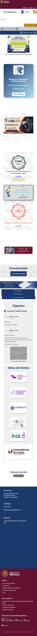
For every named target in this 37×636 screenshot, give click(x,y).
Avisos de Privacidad (30, 25)
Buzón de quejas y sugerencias (12, 510)
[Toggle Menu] (2, 28)
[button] (18, 44)
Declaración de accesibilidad (9, 607)
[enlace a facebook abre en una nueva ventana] (5, 620)
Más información (18, 94)
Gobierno (30, 7)
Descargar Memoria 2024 (18, 179)
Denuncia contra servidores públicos (14, 616)
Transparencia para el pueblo (9, 590)
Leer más (4, 603)
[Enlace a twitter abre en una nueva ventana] (12, 620)
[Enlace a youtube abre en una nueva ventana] (27, 620)
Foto (8, 322)
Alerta (4, 592)
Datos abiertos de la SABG (9, 583)
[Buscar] (36, 7)
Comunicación (18, 268)
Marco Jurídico (6, 585)
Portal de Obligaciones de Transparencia (15, 521)
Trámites (24, 7)
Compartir (15, 325)
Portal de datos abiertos (8, 605)
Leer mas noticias (18, 274)
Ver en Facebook (8, 325)
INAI (5, 522)
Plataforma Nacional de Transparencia (11, 588)
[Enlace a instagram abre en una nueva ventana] (19, 620)
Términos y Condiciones (8, 609)
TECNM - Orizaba (13, 316)
